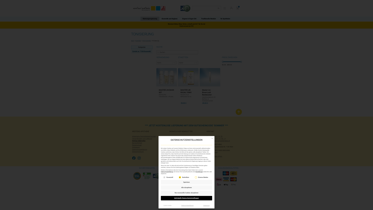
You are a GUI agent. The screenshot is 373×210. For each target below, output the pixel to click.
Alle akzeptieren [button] (186, 187)
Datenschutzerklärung (167, 171)
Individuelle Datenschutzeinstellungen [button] (186, 198)
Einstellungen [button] (199, 171)
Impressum (206, 205)
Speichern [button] (186, 182)
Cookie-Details (167, 205)
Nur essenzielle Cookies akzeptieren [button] (186, 193)
